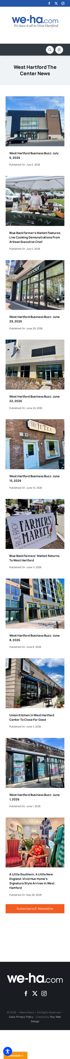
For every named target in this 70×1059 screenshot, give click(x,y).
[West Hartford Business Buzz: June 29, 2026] (35, 263)
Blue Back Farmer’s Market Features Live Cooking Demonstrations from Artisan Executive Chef (34, 237)
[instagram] (62, 3)
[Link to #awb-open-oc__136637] (50, 50)
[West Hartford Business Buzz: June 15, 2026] (35, 422)
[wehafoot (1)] (35, 974)
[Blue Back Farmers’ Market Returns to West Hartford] (35, 501)
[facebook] (49, 3)
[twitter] (56, 3)
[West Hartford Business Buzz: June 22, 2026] (35, 342)
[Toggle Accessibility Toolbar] (8, 1051)
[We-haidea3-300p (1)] (35, 17)
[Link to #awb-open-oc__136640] (59, 50)
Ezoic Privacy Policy (21, 1017)
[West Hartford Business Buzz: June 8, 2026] (35, 581)
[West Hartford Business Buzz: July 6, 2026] (35, 99)
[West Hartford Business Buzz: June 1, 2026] (35, 740)
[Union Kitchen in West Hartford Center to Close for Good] (35, 661)
